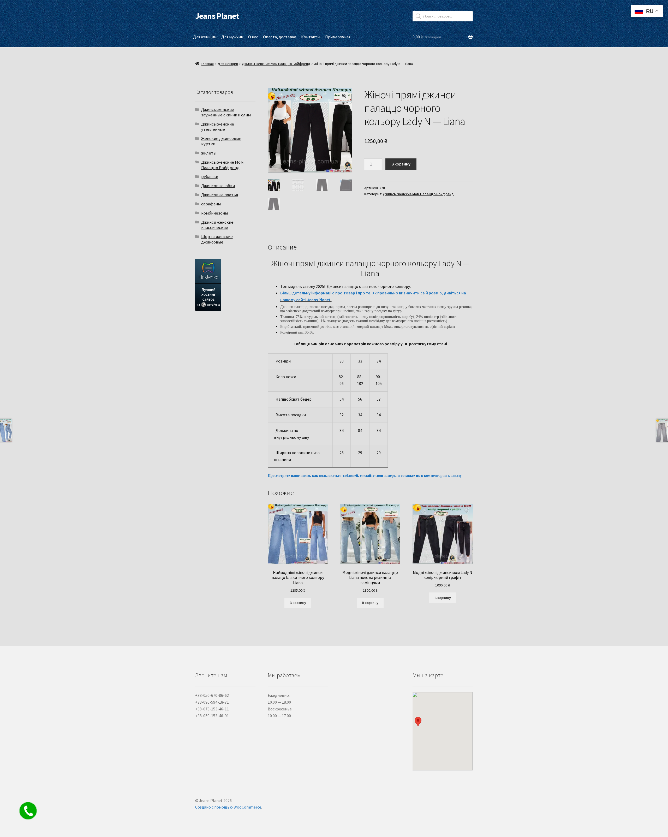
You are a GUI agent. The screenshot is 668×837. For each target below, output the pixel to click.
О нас (253, 36)
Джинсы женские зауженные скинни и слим (226, 112)
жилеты (208, 153)
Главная (207, 63)
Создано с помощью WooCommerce (228, 807)
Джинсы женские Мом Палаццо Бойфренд (276, 63)
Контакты (310, 36)
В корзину (400, 164)
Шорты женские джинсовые (217, 239)
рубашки (209, 176)
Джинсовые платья (219, 195)
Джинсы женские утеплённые (217, 126)
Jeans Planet (217, 16)
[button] (344, 96)
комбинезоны (214, 213)
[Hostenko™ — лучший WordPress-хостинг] (225, 285)
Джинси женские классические (217, 224)
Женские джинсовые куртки (221, 141)
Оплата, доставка (279, 36)
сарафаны (211, 204)
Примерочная (337, 36)
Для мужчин (232, 36)
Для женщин (204, 36)
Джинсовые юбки (218, 185)
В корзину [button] (298, 602)
